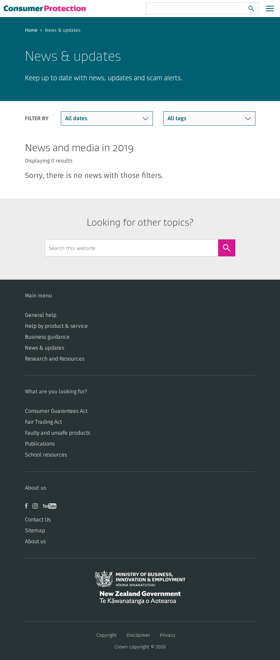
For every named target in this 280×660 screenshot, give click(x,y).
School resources (46, 455)
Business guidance (47, 337)
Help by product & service (56, 326)
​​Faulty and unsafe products (57, 433)
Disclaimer (138, 635)
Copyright (106, 635)
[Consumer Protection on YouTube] (51, 508)
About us (35, 541)
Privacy (168, 635)
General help (40, 315)
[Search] (251, 8)
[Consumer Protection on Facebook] (28, 508)
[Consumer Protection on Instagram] (37, 508)
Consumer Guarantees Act (56, 411)
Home (31, 30)
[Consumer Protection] (45, 8)
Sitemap (35, 530)
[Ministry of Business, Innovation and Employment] (140, 581)
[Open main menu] (269, 8)
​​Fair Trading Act (43, 422)
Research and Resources (54, 359)
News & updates (44, 348)
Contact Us (38, 519)
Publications (40, 444)
